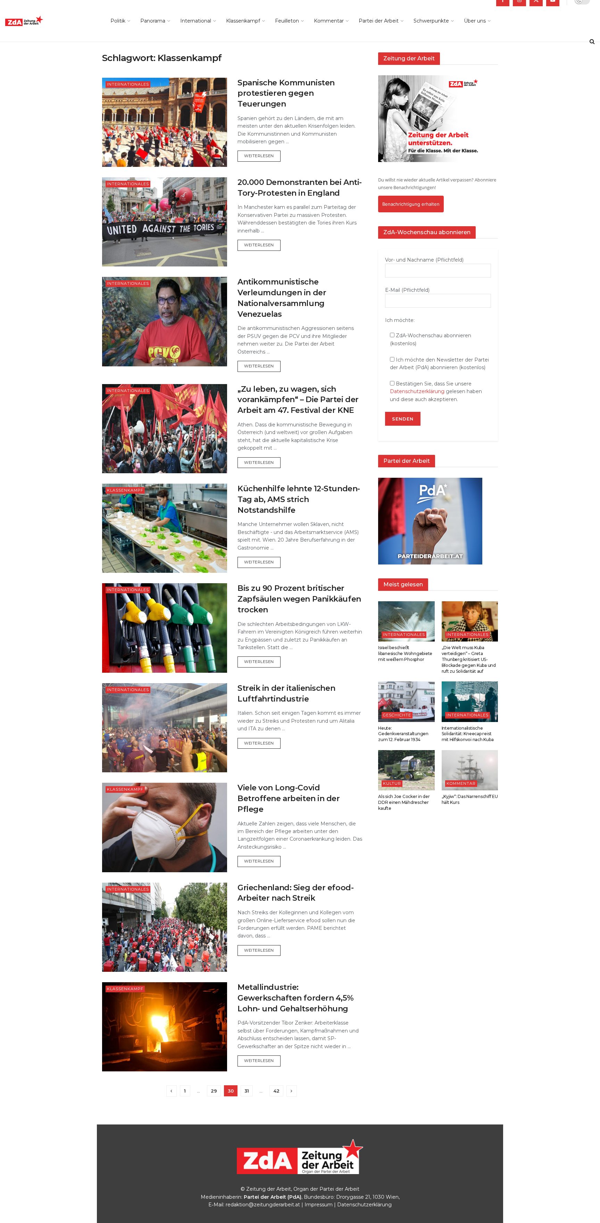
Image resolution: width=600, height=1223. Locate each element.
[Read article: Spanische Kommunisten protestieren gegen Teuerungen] (164, 122)
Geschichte (397, 715)
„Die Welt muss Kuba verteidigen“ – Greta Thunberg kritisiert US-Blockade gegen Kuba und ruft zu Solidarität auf (469, 659)
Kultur (392, 783)
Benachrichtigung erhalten (411, 204)
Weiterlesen (262, 155)
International (195, 21)
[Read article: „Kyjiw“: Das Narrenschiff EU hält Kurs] (470, 770)
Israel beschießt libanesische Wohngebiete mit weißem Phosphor (405, 653)
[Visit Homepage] (40, 21)
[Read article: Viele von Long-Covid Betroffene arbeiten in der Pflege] (164, 827)
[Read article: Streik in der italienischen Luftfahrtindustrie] (164, 727)
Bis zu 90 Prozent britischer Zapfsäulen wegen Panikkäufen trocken (299, 599)
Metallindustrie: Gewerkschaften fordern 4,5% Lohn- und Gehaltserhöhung (295, 998)
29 (214, 1091)
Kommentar (329, 21)
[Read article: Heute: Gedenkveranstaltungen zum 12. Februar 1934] (406, 701)
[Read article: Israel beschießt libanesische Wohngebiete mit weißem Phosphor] (406, 621)
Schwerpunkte (431, 21)
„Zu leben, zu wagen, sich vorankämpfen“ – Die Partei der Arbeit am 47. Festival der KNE (298, 399)
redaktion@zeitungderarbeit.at (263, 1204)
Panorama (152, 21)
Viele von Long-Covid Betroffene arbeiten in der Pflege (289, 798)
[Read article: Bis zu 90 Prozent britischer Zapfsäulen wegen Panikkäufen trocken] (164, 627)
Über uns (475, 21)
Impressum (319, 1204)
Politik (117, 21)
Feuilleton (287, 21)
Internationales (128, 84)
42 (276, 1091)
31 (246, 1091)
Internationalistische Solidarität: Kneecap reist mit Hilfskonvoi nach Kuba (468, 733)
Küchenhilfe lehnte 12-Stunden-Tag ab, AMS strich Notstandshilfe (299, 499)
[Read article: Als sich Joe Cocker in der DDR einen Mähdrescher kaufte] (406, 770)
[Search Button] (592, 41)
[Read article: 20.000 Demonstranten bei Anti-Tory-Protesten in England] (164, 221)
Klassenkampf (243, 21)
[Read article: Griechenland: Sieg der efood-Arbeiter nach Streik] (164, 927)
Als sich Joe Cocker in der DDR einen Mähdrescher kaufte (404, 802)
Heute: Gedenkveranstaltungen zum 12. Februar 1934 (403, 733)
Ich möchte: (400, 320)
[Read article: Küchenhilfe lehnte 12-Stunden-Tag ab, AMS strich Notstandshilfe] (164, 528)
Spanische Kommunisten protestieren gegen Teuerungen (286, 93)
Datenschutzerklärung (417, 391)
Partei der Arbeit (379, 21)
